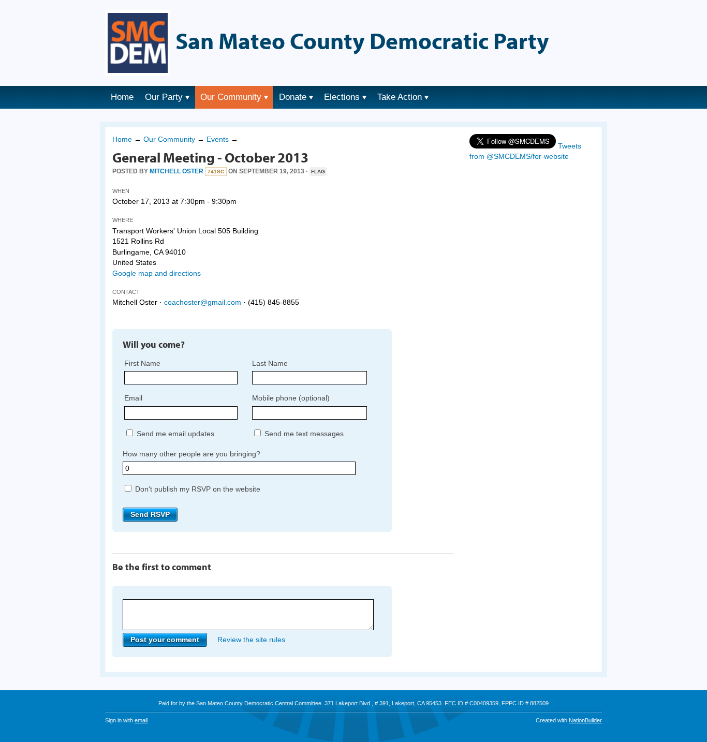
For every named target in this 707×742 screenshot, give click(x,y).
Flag (318, 171)
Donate (292, 97)
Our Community (230, 97)
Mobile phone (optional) (291, 398)
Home (122, 97)
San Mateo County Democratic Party (362, 40)
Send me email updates (174, 433)
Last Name (270, 363)
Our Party (164, 97)
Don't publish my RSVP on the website (196, 489)
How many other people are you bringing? (191, 454)
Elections (342, 97)
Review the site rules (251, 639)
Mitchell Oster (176, 171)
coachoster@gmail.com (202, 302)
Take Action (399, 97)
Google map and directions (156, 273)
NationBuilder (585, 720)
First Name (142, 363)
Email (133, 398)
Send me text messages (303, 433)
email (141, 720)
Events (218, 139)
